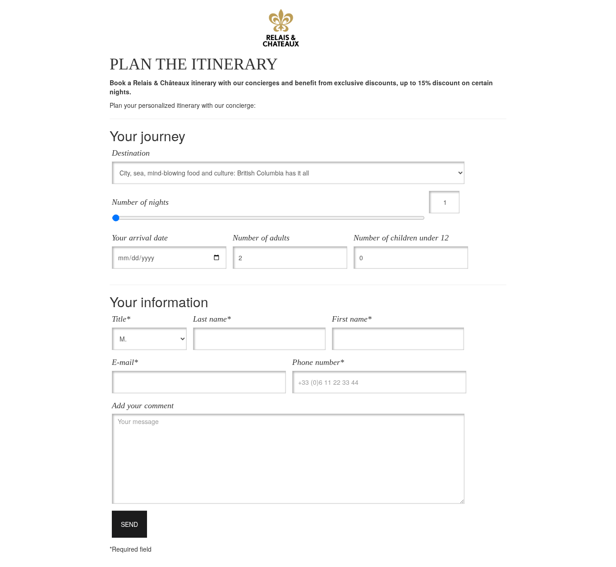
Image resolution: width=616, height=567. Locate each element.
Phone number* (318, 362)
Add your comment (143, 405)
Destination (131, 152)
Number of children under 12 (401, 237)
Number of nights (140, 202)
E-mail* (125, 362)
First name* (352, 318)
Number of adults (261, 237)
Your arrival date (140, 237)
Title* (121, 318)
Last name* (212, 318)
